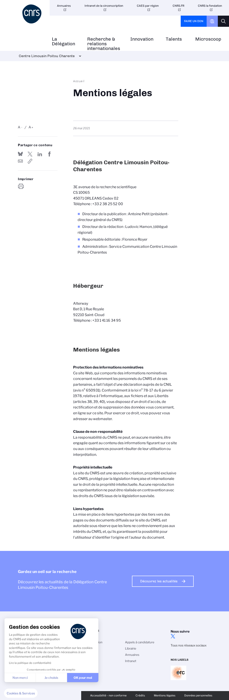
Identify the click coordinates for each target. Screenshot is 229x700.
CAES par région (148, 5)
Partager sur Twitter (30, 154)
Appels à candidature (139, 642)
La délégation (93, 642)
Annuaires (64, 5)
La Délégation (63, 41)
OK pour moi (83, 677)
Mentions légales (164, 695)
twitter (173, 636)
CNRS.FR (178, 5)
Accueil (79, 81)
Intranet (130, 661)
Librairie (130, 648)
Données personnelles (198, 695)
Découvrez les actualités (159, 581)
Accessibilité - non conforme (108, 695)
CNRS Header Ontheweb (212, 21)
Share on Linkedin (39, 154)
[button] (21, 693)
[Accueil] (32, 14)
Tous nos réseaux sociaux (188, 645)
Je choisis (51, 677)
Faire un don (193, 21)
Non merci (20, 677)
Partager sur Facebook (49, 154)
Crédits (140, 695)
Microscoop (208, 39)
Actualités (91, 661)
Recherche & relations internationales (103, 44)
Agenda (89, 667)
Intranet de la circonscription (104, 5)
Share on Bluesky (20, 154)
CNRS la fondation (210, 5)
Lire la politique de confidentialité (30, 663)
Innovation (141, 39)
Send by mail (20, 161)
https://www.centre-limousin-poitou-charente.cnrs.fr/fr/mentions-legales (30, 161)
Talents (174, 39)
